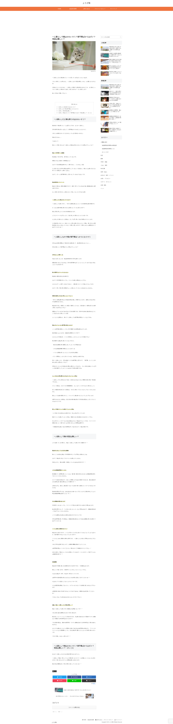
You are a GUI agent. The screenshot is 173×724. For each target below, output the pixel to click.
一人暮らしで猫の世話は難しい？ (65, 110)
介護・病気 (103, 185)
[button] (89, 680)
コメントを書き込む (74, 707)
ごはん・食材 (104, 165)
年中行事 (103, 168)
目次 (72, 104)
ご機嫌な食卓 (104, 142)
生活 (102, 155)
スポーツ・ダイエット (106, 181)
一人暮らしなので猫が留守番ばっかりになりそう (68, 108)
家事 (102, 158)
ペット (55, 671)
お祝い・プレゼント (105, 178)
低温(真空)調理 (91, 719)
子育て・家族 (104, 162)
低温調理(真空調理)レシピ (108, 148)
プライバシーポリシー (108, 719)
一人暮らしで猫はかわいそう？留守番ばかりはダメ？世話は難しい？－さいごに (75, 112)
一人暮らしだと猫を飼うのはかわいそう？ (67, 107)
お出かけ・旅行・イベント (107, 175)
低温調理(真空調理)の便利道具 (109, 145)
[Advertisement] (86, 21)
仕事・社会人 (104, 171)
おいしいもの (105, 152)
